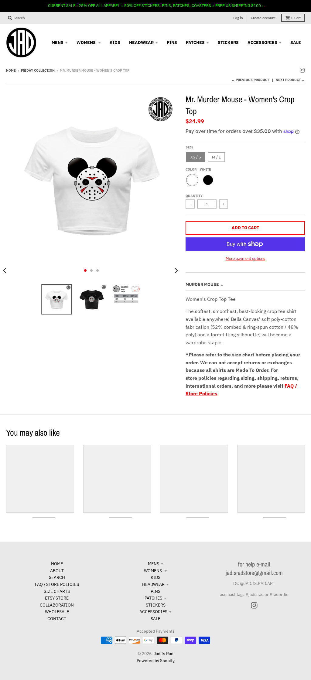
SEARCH (57, 577)
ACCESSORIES (153, 611)
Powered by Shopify (156, 660)
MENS (153, 563)
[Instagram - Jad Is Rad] (302, 70)
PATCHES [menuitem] (195, 42)
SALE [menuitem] (295, 42)
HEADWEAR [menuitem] (141, 42)
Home (11, 70)
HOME (57, 563)
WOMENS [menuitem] (87, 42)
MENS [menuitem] (57, 42)
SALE (155, 618)
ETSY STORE (57, 598)
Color (198, 169)
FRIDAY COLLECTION (38, 70)
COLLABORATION (57, 605)
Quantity (194, 196)
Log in (238, 17)
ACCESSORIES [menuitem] (262, 42)
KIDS (155, 577)
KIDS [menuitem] (115, 42)
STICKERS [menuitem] (228, 42)
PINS (155, 591)
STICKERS (156, 605)
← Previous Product (250, 80)
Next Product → (290, 80)
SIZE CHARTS (57, 591)
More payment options (245, 258)
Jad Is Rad (163, 653)
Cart (296, 17)
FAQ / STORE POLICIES (57, 584)
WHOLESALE (57, 611)
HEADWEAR (153, 584)
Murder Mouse (202, 284)
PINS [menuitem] (172, 42)
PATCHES (153, 598)
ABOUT (57, 570)
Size (189, 147)
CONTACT (56, 618)
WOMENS (153, 570)
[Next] (176, 270)
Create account (263, 17)
